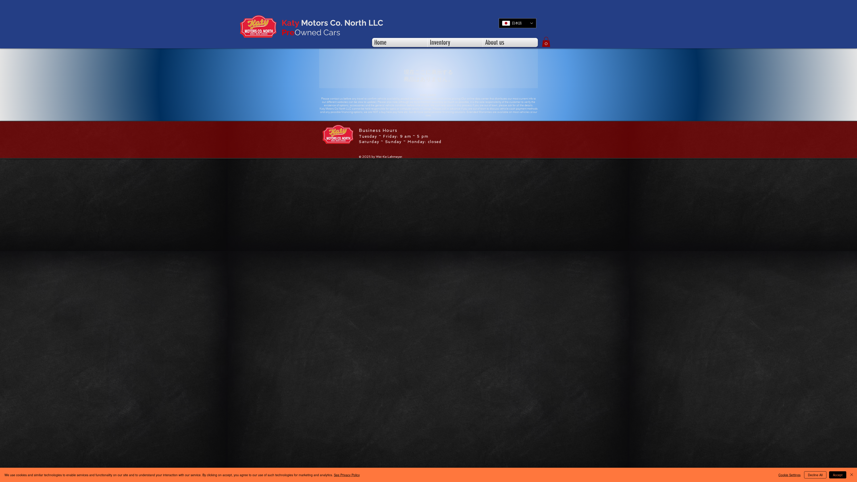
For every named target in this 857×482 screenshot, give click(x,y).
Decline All (815, 475)
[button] (546, 42)
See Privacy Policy (347, 475)
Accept (837, 475)
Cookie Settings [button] (789, 475)
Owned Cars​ (311, 32)
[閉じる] (851, 474)
